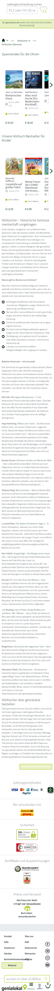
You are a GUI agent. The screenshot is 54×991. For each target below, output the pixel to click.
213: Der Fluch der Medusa (26, 579)
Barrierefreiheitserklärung (13, 959)
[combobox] (24, 978)
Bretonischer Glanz (13, 96)
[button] (31, 987)
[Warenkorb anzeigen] (48, 987)
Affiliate (28, 959)
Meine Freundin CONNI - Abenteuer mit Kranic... (33, 186)
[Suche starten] (45, 978)
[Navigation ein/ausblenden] (39, 986)
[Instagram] (47, 958)
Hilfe (6, 942)
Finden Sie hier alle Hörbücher (35, 766)
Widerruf (12, 965)
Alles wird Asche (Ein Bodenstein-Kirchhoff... (32, 99)
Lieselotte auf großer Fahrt (13, 185)
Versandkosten (33, 903)
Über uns (29, 936)
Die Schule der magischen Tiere (29, 646)
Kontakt (8, 936)
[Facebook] (47, 944)
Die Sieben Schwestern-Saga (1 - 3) (32, 523)
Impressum (9, 947)
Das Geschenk (25, 669)
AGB (27, 942)
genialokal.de (12, 22)
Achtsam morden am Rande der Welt (34, 460)
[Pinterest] (47, 951)
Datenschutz (31, 947)
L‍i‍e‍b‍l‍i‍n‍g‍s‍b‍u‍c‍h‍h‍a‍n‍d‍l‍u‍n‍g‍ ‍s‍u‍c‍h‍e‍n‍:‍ (24, 4)
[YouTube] (47, 965)
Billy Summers (23, 490)
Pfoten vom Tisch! (26, 423)
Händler (8, 953)
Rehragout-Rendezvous (22, 397)
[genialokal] (14, 987)
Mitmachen (30, 953)
